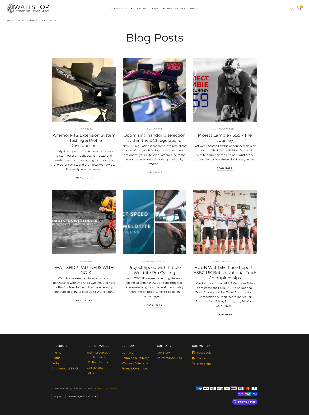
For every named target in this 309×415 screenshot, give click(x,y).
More (193, 8)
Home (9, 20)
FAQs (90, 373)
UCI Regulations (97, 362)
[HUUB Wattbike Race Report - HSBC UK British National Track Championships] (225, 222)
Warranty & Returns (135, 363)
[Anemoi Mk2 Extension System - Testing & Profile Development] (84, 90)
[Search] (286, 8)
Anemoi (57, 352)
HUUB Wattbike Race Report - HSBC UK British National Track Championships (225, 272)
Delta (55, 363)
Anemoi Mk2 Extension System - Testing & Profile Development (84, 140)
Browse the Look (173, 8)
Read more (84, 178)
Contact (127, 352)
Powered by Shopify (105, 388)
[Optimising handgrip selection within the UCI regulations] (155, 90)
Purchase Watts (120, 8)
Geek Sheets (95, 367)
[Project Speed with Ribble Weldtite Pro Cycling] (155, 222)
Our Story (163, 352)
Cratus (56, 357)
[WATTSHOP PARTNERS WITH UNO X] (84, 222)
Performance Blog (27, 20)
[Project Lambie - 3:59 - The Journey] (225, 90)
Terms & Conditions (135, 368)
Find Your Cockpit (147, 8)
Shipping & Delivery (135, 357)
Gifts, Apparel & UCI (65, 368)
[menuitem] (121, 8)
